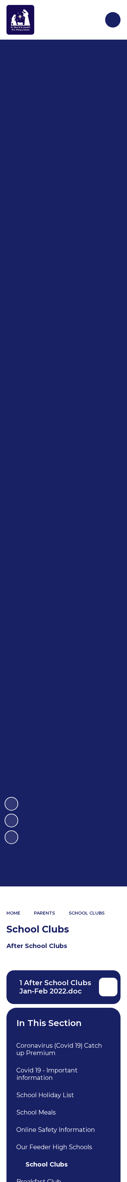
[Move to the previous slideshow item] (11, 820)
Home (13, 913)
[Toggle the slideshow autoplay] (11, 837)
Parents (44, 913)
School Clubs (86, 913)
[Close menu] (113, 20)
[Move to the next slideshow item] (11, 804)
